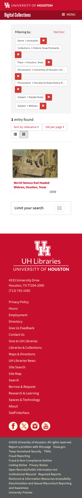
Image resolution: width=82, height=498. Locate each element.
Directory (15, 321)
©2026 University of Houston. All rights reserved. (40, 442)
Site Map (15, 373)
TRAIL (47, 451)
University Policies (20, 492)
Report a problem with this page (30, 447)
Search (14, 380)
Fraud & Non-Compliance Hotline (30, 460)
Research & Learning (24, 393)
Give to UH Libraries (23, 341)
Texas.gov (59, 447)
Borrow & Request (22, 386)
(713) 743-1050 (19, 290)
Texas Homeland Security (25, 451)
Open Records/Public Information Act (33, 470)
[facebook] (13, 426)
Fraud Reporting (19, 456)
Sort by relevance (25, 127)
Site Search (17, 367)
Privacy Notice (38, 465)
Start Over (59, 32)
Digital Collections (17, 15)
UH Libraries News (22, 360)
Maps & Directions (22, 354)
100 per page (54, 127)
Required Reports (49, 474)
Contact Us (16, 334)
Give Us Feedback (21, 328)
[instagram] (35, 426)
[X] (24, 426)
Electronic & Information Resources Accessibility (40, 479)
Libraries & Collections (25, 347)
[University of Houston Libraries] (41, 255)
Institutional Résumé (22, 474)
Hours (13, 308)
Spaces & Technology (24, 399)
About (13, 406)
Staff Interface (19, 412)
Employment (18, 315)
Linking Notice (18, 465)
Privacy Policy (19, 302)
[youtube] (46, 426)
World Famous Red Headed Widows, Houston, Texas (31, 185)
